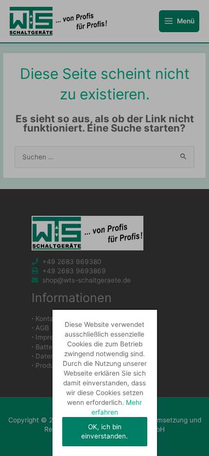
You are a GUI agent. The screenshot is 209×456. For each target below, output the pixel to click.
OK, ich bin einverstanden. (104, 431)
